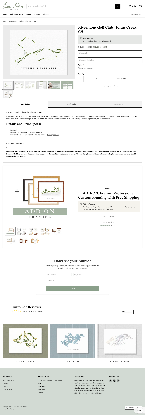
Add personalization (86, 68)
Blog (39, 383)
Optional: (81, 65)
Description (25, 104)
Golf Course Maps (16, 14)
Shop (28, 14)
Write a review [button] (127, 312)
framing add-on (52, 135)
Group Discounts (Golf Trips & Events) (50, 380)
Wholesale (41, 390)
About (45, 14)
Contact (40, 393)
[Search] (117, 6)
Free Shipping (72, 104)
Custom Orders (136, 14)
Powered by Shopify (8, 409)
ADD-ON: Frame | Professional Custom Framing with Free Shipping (108, 195)
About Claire (42, 386)
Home (5, 14)
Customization (118, 104)
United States (132, 408)
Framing (37, 14)
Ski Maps (5, 386)
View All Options (109, 217)
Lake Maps (6, 383)
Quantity (81, 74)
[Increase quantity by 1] (96, 79)
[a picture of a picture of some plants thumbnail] (11, 240)
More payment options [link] (110, 86)
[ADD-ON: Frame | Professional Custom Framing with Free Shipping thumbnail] (10, 231)
